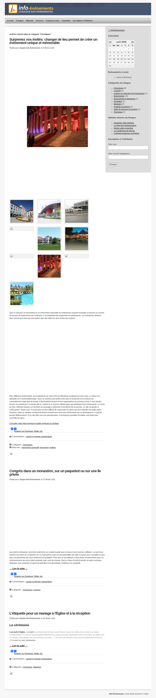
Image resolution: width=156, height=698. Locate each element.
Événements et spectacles (124, 99)
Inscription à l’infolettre (83, 21)
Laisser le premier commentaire (39, 436)
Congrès (37, 590)
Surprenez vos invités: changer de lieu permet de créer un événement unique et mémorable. (53, 41)
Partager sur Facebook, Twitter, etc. (26, 429)
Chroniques (27, 445)
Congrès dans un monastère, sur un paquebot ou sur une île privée (55, 472)
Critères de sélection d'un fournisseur (129, 93)
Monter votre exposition (123, 128)
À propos (20, 21)
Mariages (37, 667)
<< (110, 42)
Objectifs (30, 21)
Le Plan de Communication (125, 125)
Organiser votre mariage (124, 123)
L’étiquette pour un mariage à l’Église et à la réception (49, 613)
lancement (44, 447)
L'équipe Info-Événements (29, 48)
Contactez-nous (52, 21)
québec (53, 447)
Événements (119, 96)
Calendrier (66, 21)
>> (132, 42)
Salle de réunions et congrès (126, 109)
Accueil (10, 21)
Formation (118, 101)
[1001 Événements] (116, 30)
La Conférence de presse (124, 131)
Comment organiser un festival (126, 133)
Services (39, 21)
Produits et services (122, 107)
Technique (118, 112)
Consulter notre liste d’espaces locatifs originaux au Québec (34, 423)
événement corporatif (30, 447)
